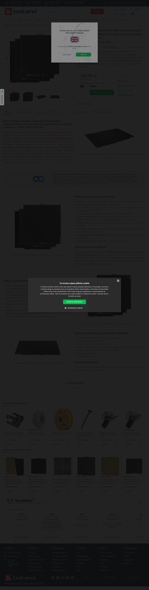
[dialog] (74, 295)
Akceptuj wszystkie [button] (74, 302)
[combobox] (118, 281)
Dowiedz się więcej (74, 296)
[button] (74, 307)
